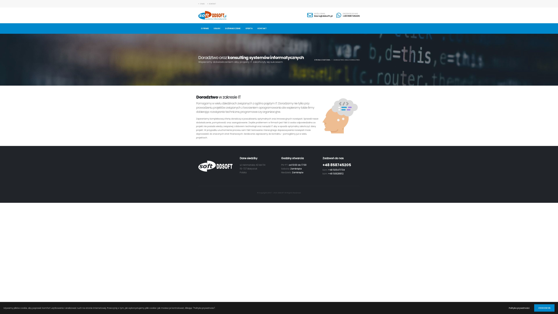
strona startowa (322, 60)
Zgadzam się (544, 308)
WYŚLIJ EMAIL (319, 14)
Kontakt (212, 4)
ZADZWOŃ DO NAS (350, 14)
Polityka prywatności (519, 308)
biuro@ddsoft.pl (323, 16)
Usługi (217, 28)
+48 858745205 (351, 16)
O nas (202, 4)
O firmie (205, 28)
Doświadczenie (232, 28)
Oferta (249, 28)
